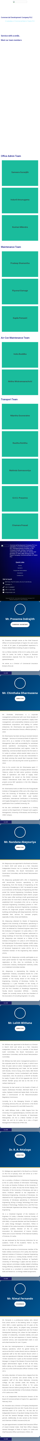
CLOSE (6, 673)
